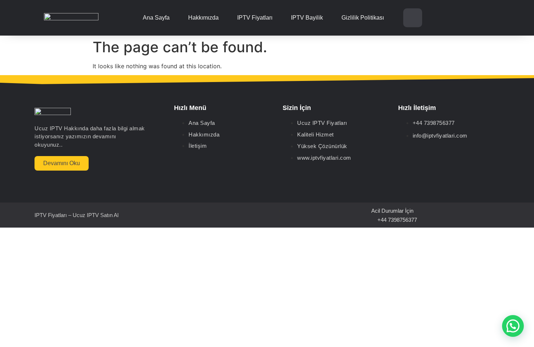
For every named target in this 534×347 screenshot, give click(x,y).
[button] (513, 326)
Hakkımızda (203, 18)
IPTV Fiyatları (254, 18)
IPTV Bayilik (307, 18)
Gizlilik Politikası (362, 18)
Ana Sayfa (156, 18)
